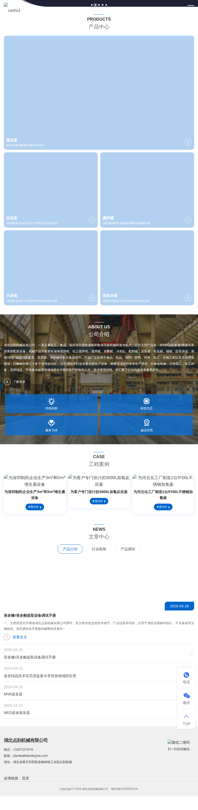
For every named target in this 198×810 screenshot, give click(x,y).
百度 (25, 778)
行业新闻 (99, 548)
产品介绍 (70, 548)
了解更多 (19, 381)
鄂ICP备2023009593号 (124, 789)
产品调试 (128, 548)
